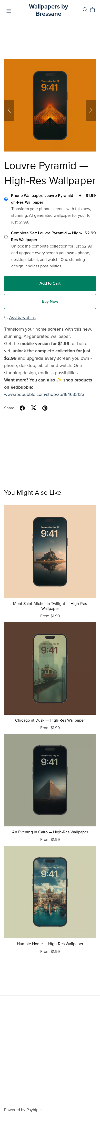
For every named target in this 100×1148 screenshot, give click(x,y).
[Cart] (94, 9)
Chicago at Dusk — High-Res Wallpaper (50, 720)
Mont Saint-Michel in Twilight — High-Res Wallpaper (50, 606)
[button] (9, 110)
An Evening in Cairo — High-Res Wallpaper (50, 832)
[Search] (85, 9)
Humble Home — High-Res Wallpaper (50, 943)
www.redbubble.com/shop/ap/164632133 (44, 394)
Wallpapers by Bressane (48, 10)
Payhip (32, 1109)
